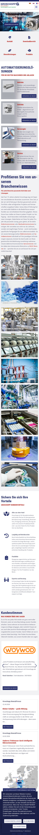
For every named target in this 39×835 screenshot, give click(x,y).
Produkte (29, 54)
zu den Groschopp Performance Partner (19, 790)
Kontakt (10, 41)
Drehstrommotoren (7, 224)
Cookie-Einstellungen (13, 821)
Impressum (27, 831)
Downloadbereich (29, 41)
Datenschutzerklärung (16, 831)
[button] (2, 22)
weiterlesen (8, 727)
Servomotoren (28, 244)
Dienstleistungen (10, 54)
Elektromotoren (25, 234)
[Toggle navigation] (36, 7)
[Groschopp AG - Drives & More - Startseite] (10, 5)
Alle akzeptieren (19, 826)
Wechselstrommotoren (26, 224)
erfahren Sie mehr (11, 24)
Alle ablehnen (29, 821)
